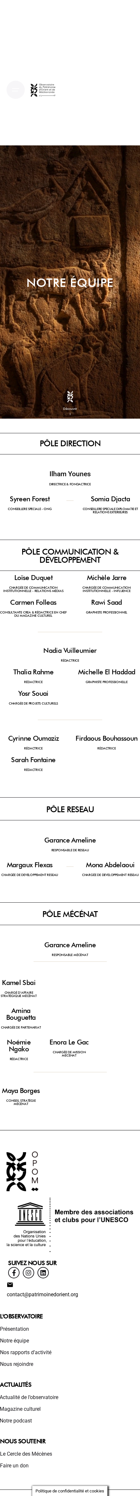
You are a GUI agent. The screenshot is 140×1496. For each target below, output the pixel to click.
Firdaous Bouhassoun (106, 738)
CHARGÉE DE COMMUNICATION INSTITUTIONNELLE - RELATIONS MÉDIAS (33, 589)
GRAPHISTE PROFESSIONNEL (106, 612)
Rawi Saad (106, 602)
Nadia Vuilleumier (69, 650)
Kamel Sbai (18, 982)
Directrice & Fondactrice (70, 484)
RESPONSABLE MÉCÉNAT (70, 955)
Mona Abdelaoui (110, 865)
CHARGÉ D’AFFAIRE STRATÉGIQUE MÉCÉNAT (18, 994)
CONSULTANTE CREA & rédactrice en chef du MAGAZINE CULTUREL (33, 613)
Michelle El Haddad (106, 672)
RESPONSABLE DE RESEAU (70, 850)
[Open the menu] (16, 90)
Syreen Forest (29, 499)
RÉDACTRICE (33, 748)
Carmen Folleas (33, 602)
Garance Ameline (70, 840)
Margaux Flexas (30, 865)
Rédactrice (33, 682)
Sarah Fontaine (33, 760)
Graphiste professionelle (107, 682)
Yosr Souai (33, 693)
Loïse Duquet (33, 577)
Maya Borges (21, 1090)
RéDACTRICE (70, 660)
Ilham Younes (70, 474)
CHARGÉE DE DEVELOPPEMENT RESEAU (29, 875)
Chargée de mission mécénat (69, 1053)
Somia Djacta (110, 499)
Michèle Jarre (107, 577)
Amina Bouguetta (20, 1013)
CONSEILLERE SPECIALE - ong (29, 509)
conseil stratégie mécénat (21, 1102)
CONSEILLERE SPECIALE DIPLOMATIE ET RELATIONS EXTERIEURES (110, 510)
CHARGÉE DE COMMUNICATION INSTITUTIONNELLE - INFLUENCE (106, 589)
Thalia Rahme (33, 672)
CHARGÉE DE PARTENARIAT (21, 1027)
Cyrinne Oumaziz (33, 738)
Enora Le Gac (69, 1042)
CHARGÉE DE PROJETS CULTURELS (33, 703)
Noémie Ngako (19, 1045)
